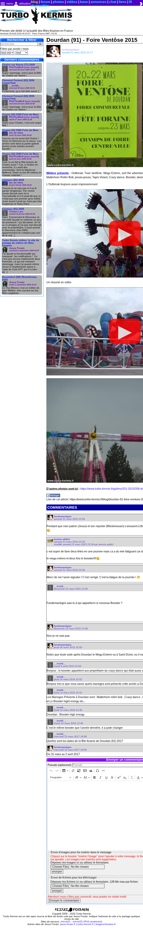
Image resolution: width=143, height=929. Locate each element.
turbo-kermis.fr (85, 924)
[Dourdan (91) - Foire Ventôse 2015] (53, 496)
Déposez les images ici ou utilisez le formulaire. (79, 862)
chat (112, 2)
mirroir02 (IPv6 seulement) (87, 921)
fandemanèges (70, 49)
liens (122, 2)
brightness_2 (141, 4)
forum (45, 2)
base (84, 2)
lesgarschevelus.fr (106, 924)
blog (34, 2)
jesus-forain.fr (67, 924)
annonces (99, 2)
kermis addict (62, 539)
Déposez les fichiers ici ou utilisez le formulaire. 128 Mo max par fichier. (94, 881)
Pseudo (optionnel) (59, 765)
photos (58, 2)
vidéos (72, 2)
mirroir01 (65, 921)
